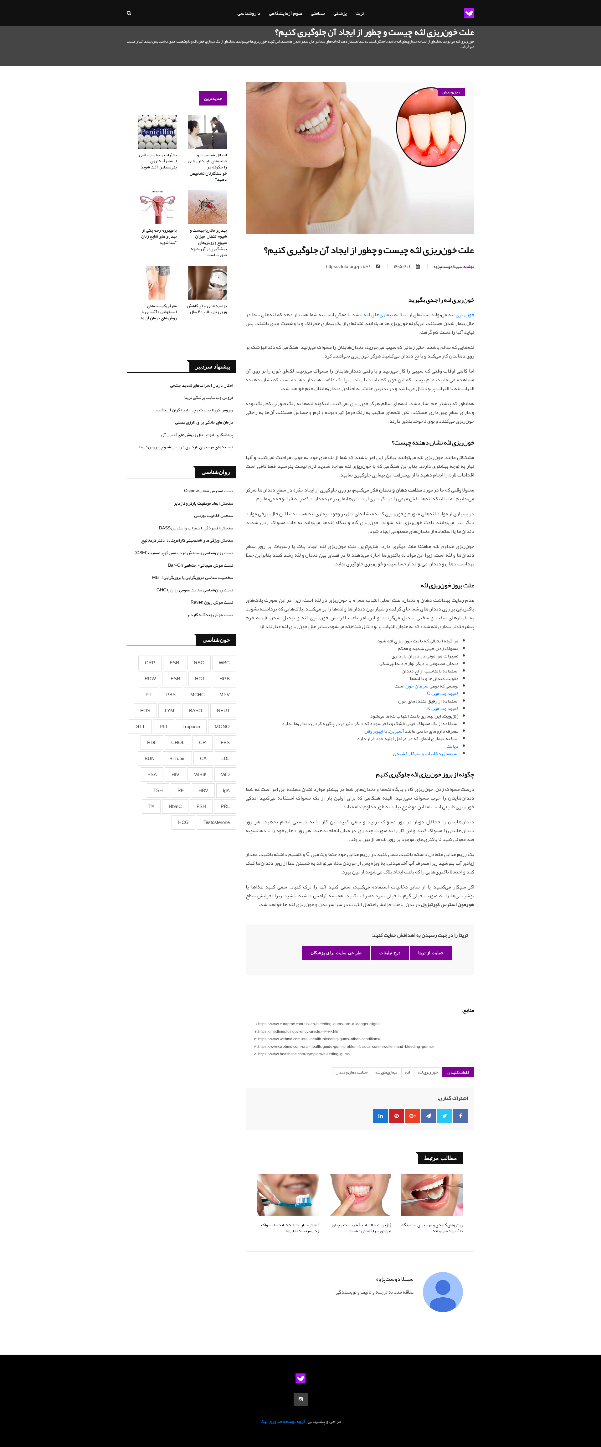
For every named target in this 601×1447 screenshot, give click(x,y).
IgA (226, 790)
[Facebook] (460, 1116)
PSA (152, 774)
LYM (169, 710)
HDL (152, 742)
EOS (145, 710)
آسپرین (396, 731)
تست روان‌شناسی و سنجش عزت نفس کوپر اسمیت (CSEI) (184, 552)
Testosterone (216, 822)
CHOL (177, 742)
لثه (407, 1072)
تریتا (359, 13)
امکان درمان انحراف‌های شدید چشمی (201, 385)
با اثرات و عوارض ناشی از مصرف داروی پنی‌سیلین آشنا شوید (158, 160)
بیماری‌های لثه (378, 315)
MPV (224, 694)
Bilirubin (177, 758)
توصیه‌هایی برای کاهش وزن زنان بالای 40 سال (207, 308)
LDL (225, 758)
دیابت (453, 746)
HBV (203, 790)
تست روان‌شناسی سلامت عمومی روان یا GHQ (195, 589)
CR (202, 742)
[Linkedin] (380, 1116)
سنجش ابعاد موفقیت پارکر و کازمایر (203, 503)
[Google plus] (412, 1116)
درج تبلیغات (389, 952)
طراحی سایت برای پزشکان (336, 952)
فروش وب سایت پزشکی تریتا (208, 397)
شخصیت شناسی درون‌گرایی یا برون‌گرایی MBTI (192, 577)
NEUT (223, 710)
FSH (201, 806)
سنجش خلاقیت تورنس (213, 515)
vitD (225, 774)
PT (149, 694)
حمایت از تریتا (431, 952)
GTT (140, 726)
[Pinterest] (396, 1116)
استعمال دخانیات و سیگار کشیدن (426, 753)
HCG (183, 822)
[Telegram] (428, 1116)
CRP (150, 662)
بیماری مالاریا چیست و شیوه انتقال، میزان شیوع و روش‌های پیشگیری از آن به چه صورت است (208, 242)
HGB (224, 678)
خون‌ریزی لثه (461, 315)
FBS (225, 742)
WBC (224, 662)
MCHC (197, 694)
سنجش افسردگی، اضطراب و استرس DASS (196, 527)
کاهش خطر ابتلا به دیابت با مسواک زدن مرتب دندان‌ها (290, 1227)
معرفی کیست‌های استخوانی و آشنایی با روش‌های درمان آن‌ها (159, 311)
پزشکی (340, 13)
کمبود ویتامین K (443, 708)
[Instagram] (301, 1399)
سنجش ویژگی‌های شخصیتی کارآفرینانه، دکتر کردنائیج (187, 540)
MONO (222, 726)
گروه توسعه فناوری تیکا (283, 1421)
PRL (225, 806)
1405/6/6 (402, 266)
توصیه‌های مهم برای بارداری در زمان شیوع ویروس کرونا (186, 446)
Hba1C (175, 806)
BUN (150, 758)
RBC (199, 662)
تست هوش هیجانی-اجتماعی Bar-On (200, 565)
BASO (195, 710)
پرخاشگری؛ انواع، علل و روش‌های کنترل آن (197, 434)
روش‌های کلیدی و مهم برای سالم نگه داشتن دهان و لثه (432, 1227)
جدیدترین (213, 98)
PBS (171, 694)
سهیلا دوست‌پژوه (454, 266)
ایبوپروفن (373, 731)
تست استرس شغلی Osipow (208, 490)
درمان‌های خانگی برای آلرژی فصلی (204, 422)
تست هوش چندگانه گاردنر (210, 614)
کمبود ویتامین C (443, 693)
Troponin (191, 726)
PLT (164, 726)
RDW (150, 678)
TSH (158, 790)
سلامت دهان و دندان (351, 1072)
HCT (200, 678)
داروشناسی (248, 13)
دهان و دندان (451, 92)
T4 (151, 806)
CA (203, 758)
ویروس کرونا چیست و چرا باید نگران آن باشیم (194, 409)
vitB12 (200, 774)
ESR (174, 662)
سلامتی (318, 13)
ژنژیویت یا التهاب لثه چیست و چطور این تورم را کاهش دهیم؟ (361, 1227)
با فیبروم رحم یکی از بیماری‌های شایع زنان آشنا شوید (159, 236)
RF (180, 790)
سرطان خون (417, 686)
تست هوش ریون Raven (212, 602)
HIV (175, 774)
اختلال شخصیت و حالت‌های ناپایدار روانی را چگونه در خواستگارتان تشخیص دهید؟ (207, 166)
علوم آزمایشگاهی (285, 13)
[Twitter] (444, 1116)
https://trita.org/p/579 (348, 266)
